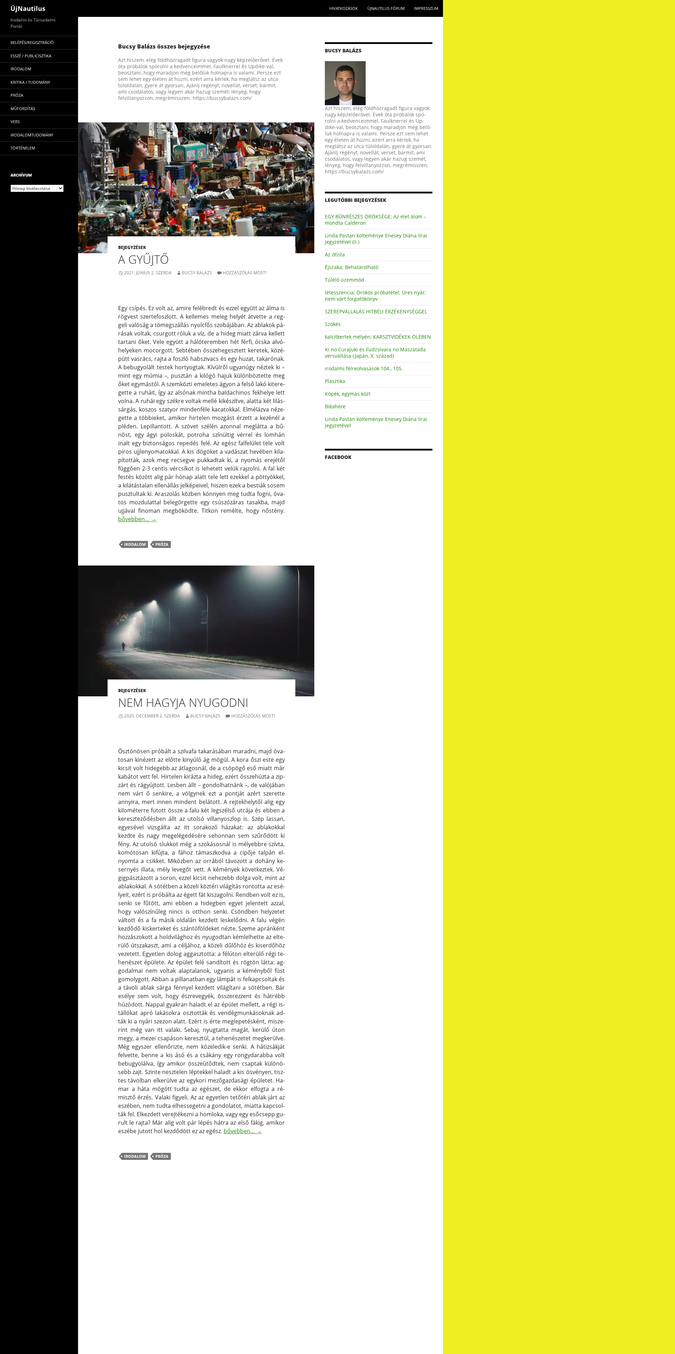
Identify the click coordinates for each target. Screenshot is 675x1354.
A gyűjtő (143, 259)
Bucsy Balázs (197, 273)
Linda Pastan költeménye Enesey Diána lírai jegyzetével (376, 422)
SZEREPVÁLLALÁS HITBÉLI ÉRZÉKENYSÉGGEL (376, 311)
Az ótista (335, 254)
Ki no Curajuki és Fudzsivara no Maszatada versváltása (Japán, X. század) (375, 352)
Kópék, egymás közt (348, 393)
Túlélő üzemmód (344, 279)
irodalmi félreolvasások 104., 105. (364, 368)
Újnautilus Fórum (386, 8)
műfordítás (23, 108)
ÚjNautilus (28, 8)
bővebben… (137, 519)
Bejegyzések (132, 247)
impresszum (426, 8)
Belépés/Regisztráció (32, 42)
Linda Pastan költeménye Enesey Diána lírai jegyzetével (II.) (376, 238)
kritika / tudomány (30, 82)
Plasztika (335, 381)
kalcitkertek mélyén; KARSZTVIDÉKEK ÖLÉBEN (378, 336)
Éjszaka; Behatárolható (351, 267)
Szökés (333, 324)
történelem (23, 148)
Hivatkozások (343, 8)
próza (161, 544)
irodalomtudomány (32, 135)
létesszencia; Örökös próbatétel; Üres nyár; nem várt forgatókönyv (375, 295)
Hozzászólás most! (244, 273)
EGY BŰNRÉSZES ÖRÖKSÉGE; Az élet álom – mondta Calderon (375, 219)
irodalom (135, 544)
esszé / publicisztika (31, 55)
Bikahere (335, 406)
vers (15, 121)
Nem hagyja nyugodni (183, 702)
